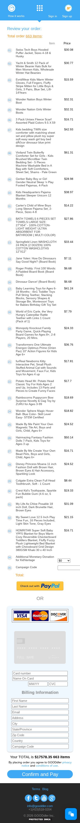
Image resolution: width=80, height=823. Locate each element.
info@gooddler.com (40, 806)
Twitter (36, 798)
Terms (36, 789)
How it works (16, 16)
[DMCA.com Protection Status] (40, 820)
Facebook (28, 798)
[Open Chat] (71, 814)
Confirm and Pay (40, 774)
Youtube (44, 798)
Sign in (52, 16)
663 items (34, 36)
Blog (45, 789)
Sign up (67, 16)
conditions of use (47, 765)
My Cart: (68, 8)
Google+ (51, 798)
